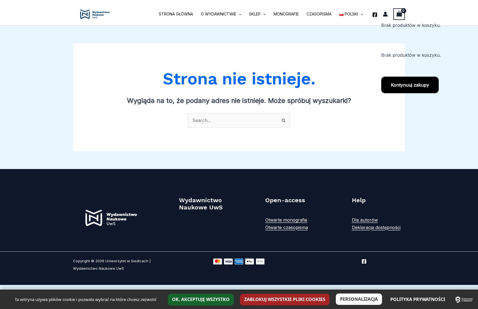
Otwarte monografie (286, 220)
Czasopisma (318, 14)
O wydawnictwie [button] (218, 14)
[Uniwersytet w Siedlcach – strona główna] (464, 299)
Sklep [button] (255, 14)
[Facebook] (374, 14)
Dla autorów (365, 220)
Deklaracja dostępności (376, 227)
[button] (238, 14)
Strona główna (176, 14)
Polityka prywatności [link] (417, 299)
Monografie (286, 14)
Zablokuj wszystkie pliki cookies (284, 299)
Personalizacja (359, 299)
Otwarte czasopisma (286, 227)
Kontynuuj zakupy (410, 85)
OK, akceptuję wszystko (201, 299)
